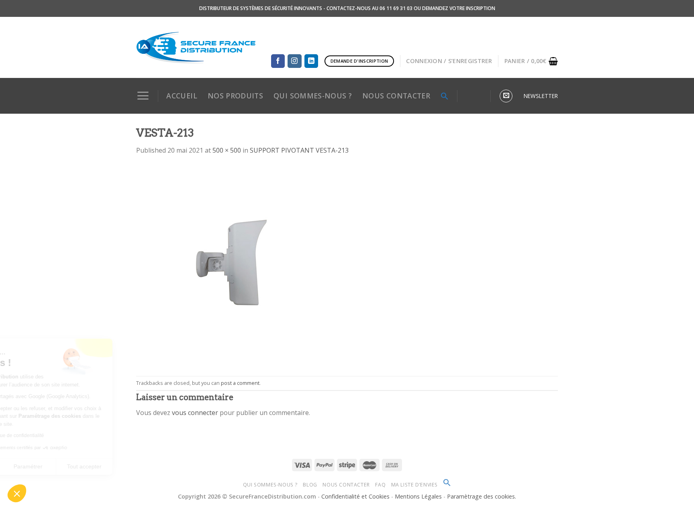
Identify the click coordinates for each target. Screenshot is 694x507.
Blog (310, 484)
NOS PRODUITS (235, 95)
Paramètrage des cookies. (481, 496)
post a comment (240, 382)
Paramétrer (92, 466)
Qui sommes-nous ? (270, 484)
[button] (17, 493)
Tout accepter (148, 466)
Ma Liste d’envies (414, 484)
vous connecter (195, 412)
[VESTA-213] (236, 265)
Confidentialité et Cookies (355, 496)
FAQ (380, 484)
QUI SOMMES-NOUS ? (313, 95)
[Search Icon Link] (445, 96)
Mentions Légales (419, 496)
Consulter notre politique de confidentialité (62, 435)
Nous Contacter (346, 484)
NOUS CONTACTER (396, 95)
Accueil (181, 95)
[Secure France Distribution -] (196, 47)
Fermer (36, 466)
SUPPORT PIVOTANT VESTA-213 (299, 150)
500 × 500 (226, 150)
